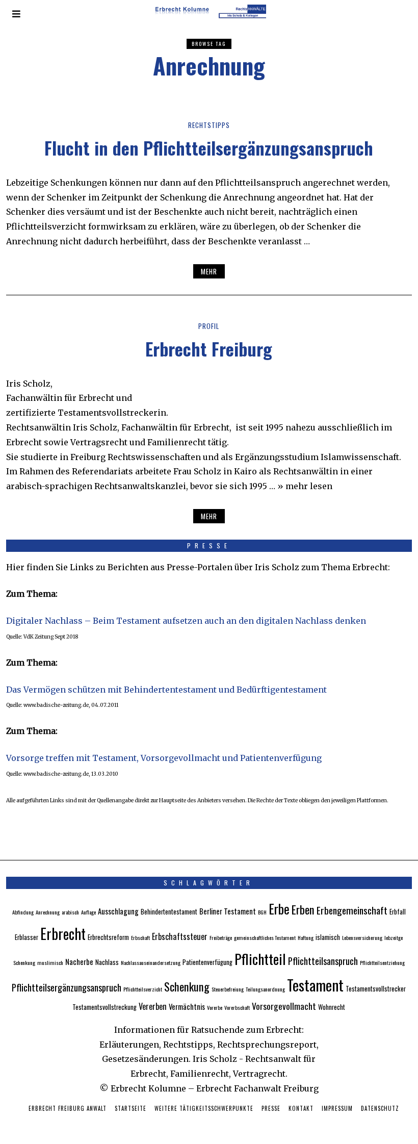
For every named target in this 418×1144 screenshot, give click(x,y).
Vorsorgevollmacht (284, 1005)
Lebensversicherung (362, 937)
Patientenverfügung (207, 962)
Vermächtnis (187, 1006)
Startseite (130, 1108)
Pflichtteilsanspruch (323, 961)
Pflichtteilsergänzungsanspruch (66, 987)
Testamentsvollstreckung (104, 1007)
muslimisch (50, 962)
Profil (208, 326)
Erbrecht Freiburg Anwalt (68, 1108)
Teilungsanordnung (265, 989)
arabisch (70, 912)
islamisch (328, 937)
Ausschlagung (118, 911)
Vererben (153, 1006)
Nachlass (107, 962)
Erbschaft (140, 937)
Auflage (88, 912)
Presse (271, 1108)
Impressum (337, 1108)
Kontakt (301, 1108)
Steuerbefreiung (228, 989)
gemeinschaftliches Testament (265, 937)
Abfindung (23, 912)
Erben (303, 909)
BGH (262, 912)
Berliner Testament (227, 911)
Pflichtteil (260, 958)
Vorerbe (214, 1007)
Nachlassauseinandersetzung (150, 962)
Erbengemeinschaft (352, 910)
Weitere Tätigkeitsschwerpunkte (203, 1108)
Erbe (279, 908)
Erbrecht (63, 933)
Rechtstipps (209, 125)
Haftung (306, 937)
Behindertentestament (169, 912)
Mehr (209, 271)
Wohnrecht (331, 1007)
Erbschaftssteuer (179, 936)
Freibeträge (221, 937)
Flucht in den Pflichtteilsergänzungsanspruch (208, 148)
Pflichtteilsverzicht (142, 989)
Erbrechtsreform (108, 937)
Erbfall (397, 912)
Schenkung (187, 986)
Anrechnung (48, 912)
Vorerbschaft (237, 1007)
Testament (315, 985)
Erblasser (26, 937)
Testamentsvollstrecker (376, 989)
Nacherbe (79, 961)
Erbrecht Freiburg (208, 349)
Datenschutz (380, 1108)
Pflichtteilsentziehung (382, 962)
